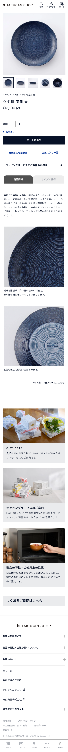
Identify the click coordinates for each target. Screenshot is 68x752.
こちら (61, 382)
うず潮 (15, 95)
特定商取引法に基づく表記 (15, 725)
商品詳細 (18, 179)
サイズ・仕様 (49, 179)
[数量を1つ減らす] (12, 124)
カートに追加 (34, 140)
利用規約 (7, 721)
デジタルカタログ (12, 689)
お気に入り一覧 (50, 152)
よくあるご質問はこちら (24, 601)
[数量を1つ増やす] (26, 124)
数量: (5, 124)
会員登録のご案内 (12, 680)
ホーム (6, 95)
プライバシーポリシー (28, 721)
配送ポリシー (9, 730)
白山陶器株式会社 (12, 699)
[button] (18, 152)
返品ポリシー (40, 725)
